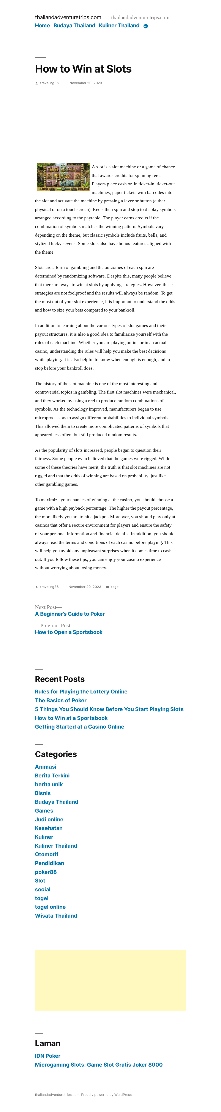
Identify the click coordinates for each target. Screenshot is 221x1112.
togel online (50, 907)
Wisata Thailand (56, 915)
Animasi (45, 766)
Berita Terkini (52, 775)
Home (42, 25)
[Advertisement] (110, 121)
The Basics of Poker (61, 700)
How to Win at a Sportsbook (71, 718)
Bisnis (43, 793)
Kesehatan (49, 828)
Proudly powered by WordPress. (107, 1095)
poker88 (46, 872)
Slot (40, 880)
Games (44, 810)
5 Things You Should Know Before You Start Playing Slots (109, 709)
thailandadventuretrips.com (68, 17)
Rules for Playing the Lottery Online (81, 691)
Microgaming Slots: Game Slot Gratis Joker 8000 (99, 1064)
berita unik (49, 784)
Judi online (49, 819)
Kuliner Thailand (119, 25)
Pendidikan (49, 863)
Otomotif (46, 854)
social (43, 889)
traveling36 (49, 83)
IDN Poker (47, 1056)
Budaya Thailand (74, 25)
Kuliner (44, 837)
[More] (145, 26)
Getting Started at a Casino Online (79, 726)
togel (115, 587)
